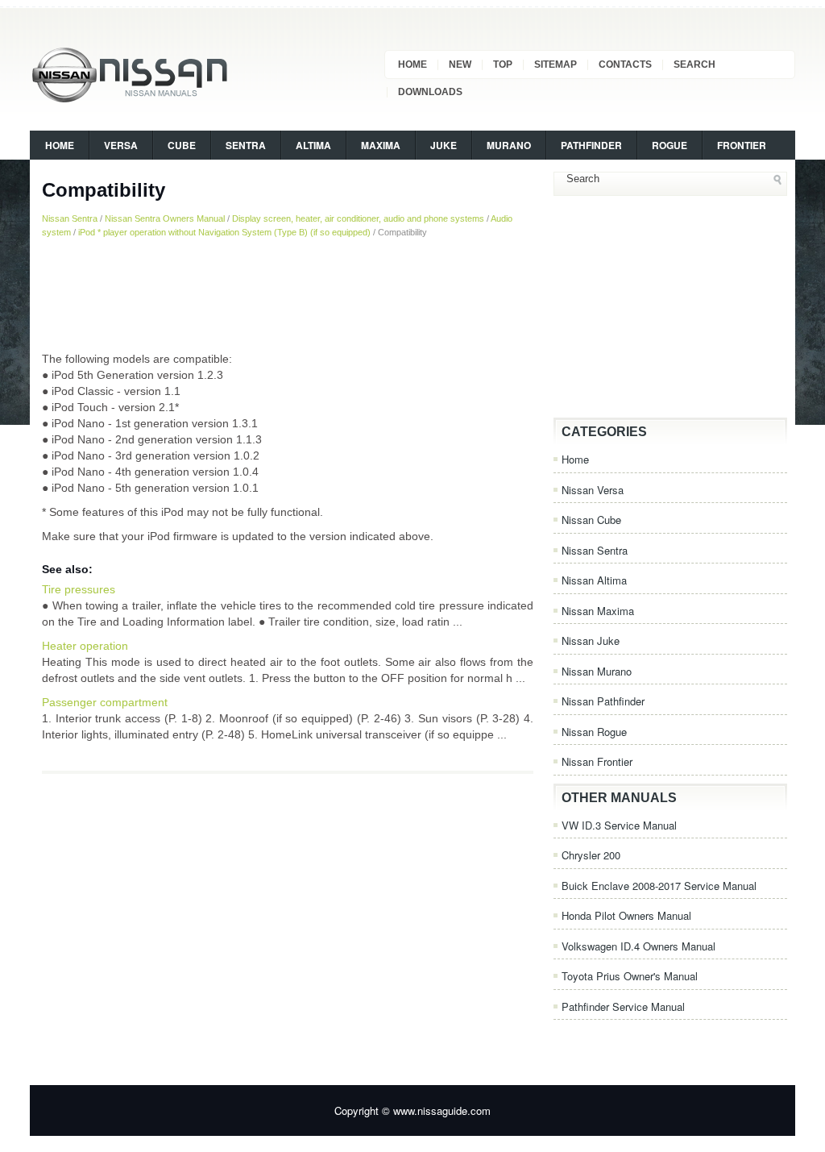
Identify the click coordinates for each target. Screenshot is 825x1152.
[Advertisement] (287, 294)
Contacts (625, 64)
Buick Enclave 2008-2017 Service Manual (659, 885)
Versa (121, 145)
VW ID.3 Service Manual (619, 825)
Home (412, 64)
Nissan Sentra (69, 218)
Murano (509, 145)
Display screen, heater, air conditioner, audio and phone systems (358, 218)
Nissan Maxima (598, 610)
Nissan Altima (594, 580)
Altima (313, 145)
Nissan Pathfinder (603, 701)
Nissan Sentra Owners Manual (165, 218)
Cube (182, 145)
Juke (443, 145)
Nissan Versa (593, 489)
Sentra (246, 145)
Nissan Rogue (594, 731)
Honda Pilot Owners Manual (626, 915)
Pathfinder (591, 145)
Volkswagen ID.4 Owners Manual (638, 946)
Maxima (380, 145)
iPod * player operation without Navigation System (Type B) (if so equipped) (224, 232)
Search (694, 64)
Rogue (669, 145)
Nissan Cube (591, 519)
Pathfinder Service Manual (623, 1006)
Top (502, 64)
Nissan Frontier (597, 761)
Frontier (741, 145)
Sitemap (555, 64)
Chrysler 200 (591, 855)
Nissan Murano (597, 671)
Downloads (430, 92)
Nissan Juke (591, 640)
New (460, 64)
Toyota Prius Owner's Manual (630, 976)
